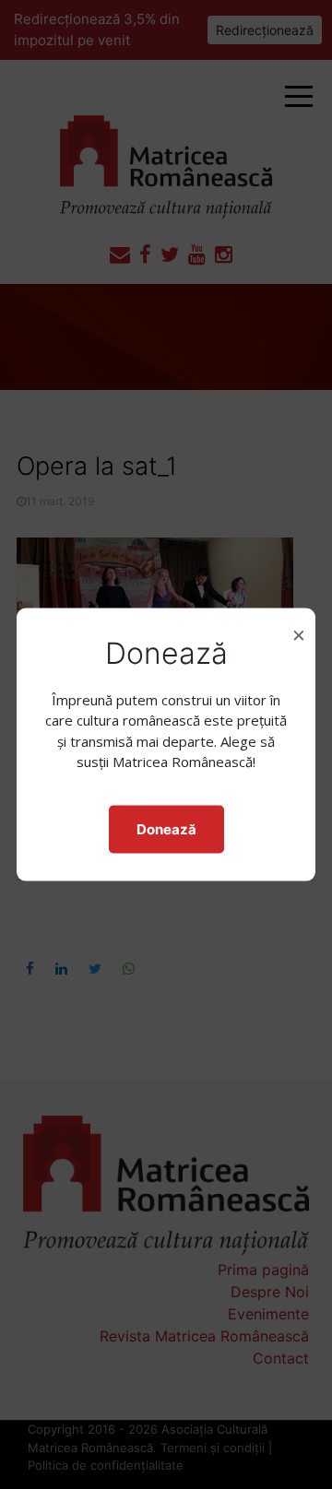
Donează (166, 828)
